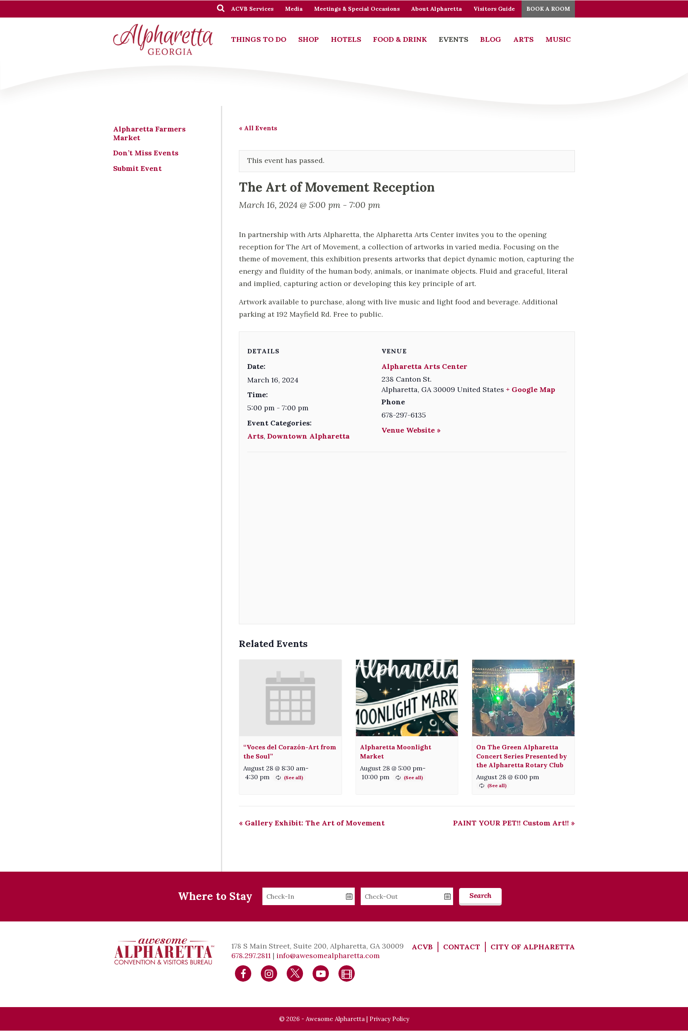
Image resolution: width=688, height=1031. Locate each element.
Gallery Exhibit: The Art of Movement (312, 822)
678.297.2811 (251, 955)
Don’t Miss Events (145, 152)
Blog (490, 39)
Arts (523, 39)
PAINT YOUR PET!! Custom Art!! (514, 822)
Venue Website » (411, 430)
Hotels (346, 39)
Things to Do (258, 39)
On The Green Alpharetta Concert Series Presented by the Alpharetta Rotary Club (521, 756)
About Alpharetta (436, 8)
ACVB (422, 946)
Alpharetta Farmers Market (149, 133)
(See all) (293, 777)
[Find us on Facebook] (243, 973)
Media (294, 8)
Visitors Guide (494, 8)
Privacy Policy (389, 1019)
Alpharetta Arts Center (424, 366)
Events (453, 39)
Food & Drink (400, 39)
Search (480, 895)
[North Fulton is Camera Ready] (347, 973)
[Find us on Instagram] (269, 973)
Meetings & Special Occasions (357, 8)
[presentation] (290, 698)
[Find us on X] (295, 973)
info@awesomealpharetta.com (328, 955)
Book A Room (548, 8)
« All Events (258, 128)
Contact (461, 946)
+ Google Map (530, 389)
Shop (308, 39)
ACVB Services (252, 8)
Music (558, 39)
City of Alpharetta (533, 946)
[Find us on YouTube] (321, 973)
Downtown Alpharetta (308, 436)
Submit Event (137, 168)
